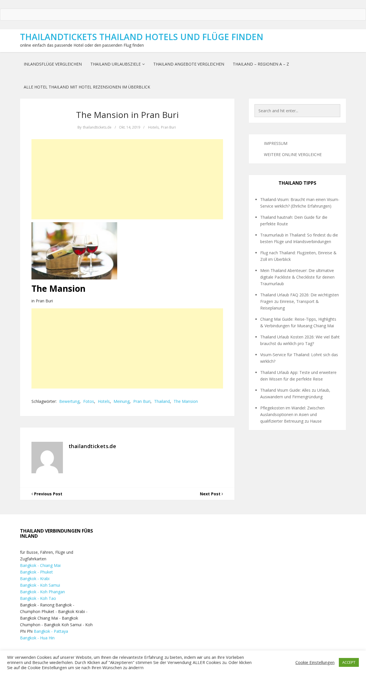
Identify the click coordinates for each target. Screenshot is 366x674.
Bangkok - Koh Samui (40, 585)
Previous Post (47, 493)
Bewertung (69, 401)
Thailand (162, 401)
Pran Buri (168, 127)
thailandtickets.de (97, 127)
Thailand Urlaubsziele (115, 64)
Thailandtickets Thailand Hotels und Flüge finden (141, 37)
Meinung (122, 401)
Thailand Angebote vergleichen (188, 64)
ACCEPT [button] (348, 662)
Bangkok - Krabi (34, 578)
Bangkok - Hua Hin (37, 638)
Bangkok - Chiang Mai (40, 565)
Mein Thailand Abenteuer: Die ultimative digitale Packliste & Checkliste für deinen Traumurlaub (297, 277)
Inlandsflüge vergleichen (53, 64)
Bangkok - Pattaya (51, 631)
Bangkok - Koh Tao (38, 598)
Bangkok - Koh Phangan (42, 591)
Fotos (88, 401)
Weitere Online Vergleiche (293, 154)
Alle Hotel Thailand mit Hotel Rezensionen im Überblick (87, 87)
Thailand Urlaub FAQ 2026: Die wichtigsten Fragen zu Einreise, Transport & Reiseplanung (299, 301)
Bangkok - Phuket (36, 572)
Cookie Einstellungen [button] (315, 662)
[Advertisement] (127, 179)
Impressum (275, 143)
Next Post (211, 493)
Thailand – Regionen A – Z (261, 64)
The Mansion (186, 401)
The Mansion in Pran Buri (127, 115)
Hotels (153, 127)
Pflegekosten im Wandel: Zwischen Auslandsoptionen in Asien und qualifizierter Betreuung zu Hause (292, 414)
